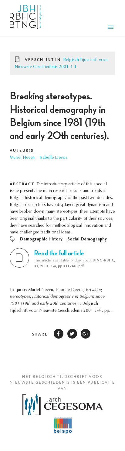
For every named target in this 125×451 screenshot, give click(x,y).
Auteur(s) (22, 150)
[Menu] (111, 28)
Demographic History (41, 239)
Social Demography (87, 239)
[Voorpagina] (26, 18)
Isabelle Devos (53, 158)
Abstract (22, 184)
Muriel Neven (22, 158)
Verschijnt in (43, 60)
